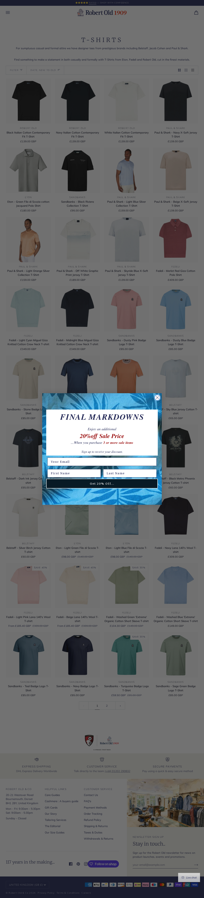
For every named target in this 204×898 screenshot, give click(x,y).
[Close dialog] (157, 397)
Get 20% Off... (102, 483)
